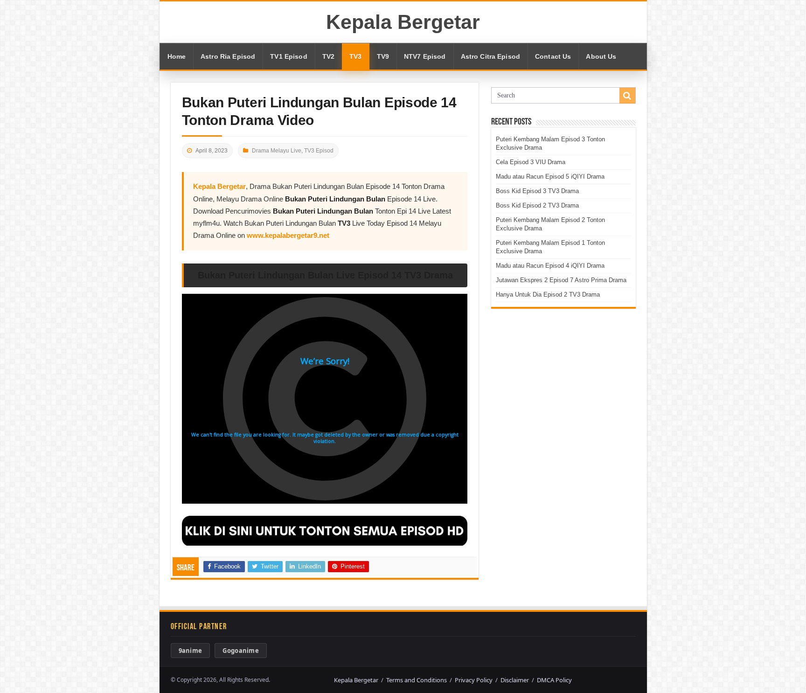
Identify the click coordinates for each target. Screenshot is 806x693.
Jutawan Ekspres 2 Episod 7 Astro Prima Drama (561, 280)
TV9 (383, 56)
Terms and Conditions (416, 680)
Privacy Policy (474, 680)
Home (176, 56)
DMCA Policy (554, 680)
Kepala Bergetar (403, 22)
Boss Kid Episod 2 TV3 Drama (537, 205)
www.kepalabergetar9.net (288, 235)
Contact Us (553, 56)
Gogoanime (240, 650)
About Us (601, 56)
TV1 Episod (288, 56)
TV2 (328, 56)
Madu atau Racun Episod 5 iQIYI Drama (550, 176)
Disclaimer (514, 680)
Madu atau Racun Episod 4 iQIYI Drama (550, 265)
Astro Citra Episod (491, 56)
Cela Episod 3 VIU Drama (530, 162)
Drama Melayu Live (276, 150)
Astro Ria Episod (228, 56)
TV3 (355, 56)
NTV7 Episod (425, 56)
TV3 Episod (319, 150)
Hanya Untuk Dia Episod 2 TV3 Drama (548, 294)
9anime (190, 650)
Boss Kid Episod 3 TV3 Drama (537, 190)
